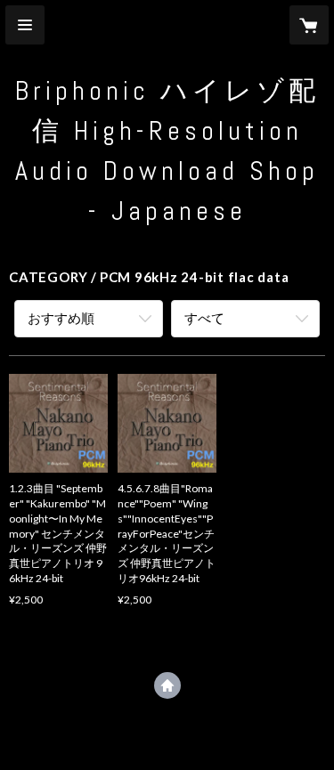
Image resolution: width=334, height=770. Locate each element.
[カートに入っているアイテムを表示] (309, 25)
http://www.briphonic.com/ (167, 685)
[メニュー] (25, 25)
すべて (204, 318)
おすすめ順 (61, 318)
